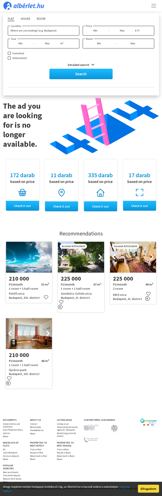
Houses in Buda (64, 452)
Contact (33, 424)
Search (81, 73)
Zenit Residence (10, 452)
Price (89, 26)
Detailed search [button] (79, 65)
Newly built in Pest (38, 456)
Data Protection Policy (13, 429)
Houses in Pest (36, 452)
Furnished (18, 53)
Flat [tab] (11, 19)
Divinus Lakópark (11, 456)
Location (16, 26)
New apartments (10, 472)
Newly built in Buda (65, 456)
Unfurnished (19, 58)
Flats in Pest (35, 449)
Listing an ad (63, 424)
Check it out (22, 206)
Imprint (6, 433)
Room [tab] (41, 19)
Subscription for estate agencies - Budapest (67, 428)
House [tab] (25, 19)
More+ (5, 436)
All (4, 449)
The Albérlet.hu (37, 430)
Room (89, 39)
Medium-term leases (12, 478)
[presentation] (62, 257)
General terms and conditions (11, 425)
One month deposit (11, 475)
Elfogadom (148, 489)
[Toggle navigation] (153, 6)
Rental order (35, 427)
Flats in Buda (63, 449)
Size (13, 39)
